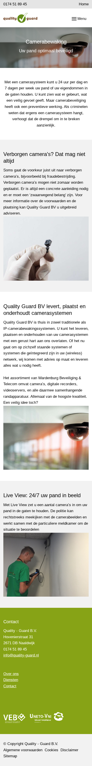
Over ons (11, 674)
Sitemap (10, 756)
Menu (81, 19)
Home (84, 4)
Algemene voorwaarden (22, 750)
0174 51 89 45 (15, 4)
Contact (9, 686)
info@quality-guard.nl (21, 655)
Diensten (10, 680)
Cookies (51, 750)
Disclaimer (69, 750)
